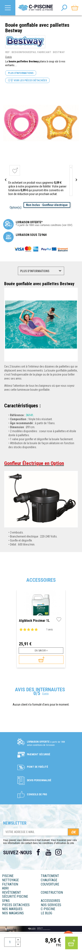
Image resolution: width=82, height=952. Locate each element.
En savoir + (41, 650)
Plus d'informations (20, 73)
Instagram (58, 852)
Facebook (38, 852)
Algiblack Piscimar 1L (34, 621)
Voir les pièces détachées (30, 80)
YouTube (48, 852)
